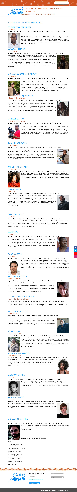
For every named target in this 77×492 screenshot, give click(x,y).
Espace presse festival (28, 11)
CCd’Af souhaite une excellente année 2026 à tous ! (38, 14)
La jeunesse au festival (28, 8)
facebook (75, 246)
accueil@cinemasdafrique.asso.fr (36, 479)
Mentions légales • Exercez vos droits (48, 490)
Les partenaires (43, 8)
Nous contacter (35, 483)
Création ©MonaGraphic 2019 (63, 490)
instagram (75, 255)
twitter (75, 249)
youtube (75, 252)
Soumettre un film (56, 8)
